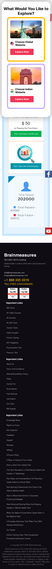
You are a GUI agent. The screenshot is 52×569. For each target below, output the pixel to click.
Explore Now (22, 51)
